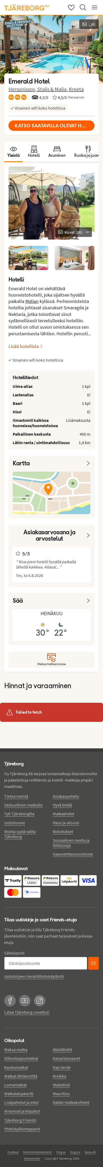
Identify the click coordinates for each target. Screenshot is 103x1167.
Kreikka (59, 1076)
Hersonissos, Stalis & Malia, (38, 89)
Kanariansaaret (66, 1058)
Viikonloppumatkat (21, 1058)
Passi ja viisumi (66, 822)
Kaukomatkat (16, 1067)
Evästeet (13, 1152)
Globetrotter (32, 1158)
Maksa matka (15, 1049)
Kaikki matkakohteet (71, 1102)
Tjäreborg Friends (20, 1120)
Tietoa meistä (16, 796)
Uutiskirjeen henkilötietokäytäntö (34, 976)
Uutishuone (14, 822)
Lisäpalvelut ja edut (21, 1102)
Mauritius (61, 1093)
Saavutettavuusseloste (73, 854)
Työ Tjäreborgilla (19, 813)
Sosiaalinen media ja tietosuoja (71, 843)
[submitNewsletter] (93, 963)
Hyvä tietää (62, 805)
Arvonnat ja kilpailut (22, 1111)
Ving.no (75, 1152)
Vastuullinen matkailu (23, 805)
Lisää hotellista (23, 346)
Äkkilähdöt (62, 1049)
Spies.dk (90, 1152)
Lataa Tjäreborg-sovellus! (27, 1012)
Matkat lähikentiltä (20, 1076)
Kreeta (76, 89)
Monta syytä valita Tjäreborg (20, 834)
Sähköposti (14, 953)
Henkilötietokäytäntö (37, 1152)
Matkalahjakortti (19, 1093)
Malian (32, 301)
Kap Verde (62, 1067)
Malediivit (61, 1084)
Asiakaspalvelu (66, 796)
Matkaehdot (63, 813)
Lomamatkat (15, 1084)
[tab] (13, 151)
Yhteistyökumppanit (22, 1128)
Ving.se (61, 1152)
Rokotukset (63, 831)
